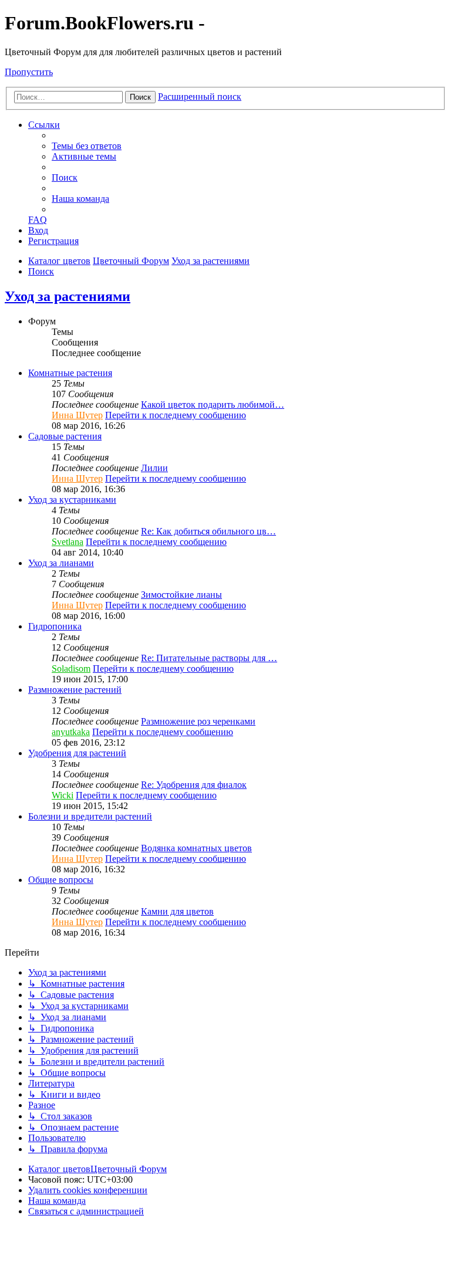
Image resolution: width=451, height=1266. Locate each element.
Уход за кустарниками (72, 500)
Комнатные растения (70, 373)
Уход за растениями (67, 296)
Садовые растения (65, 436)
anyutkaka (71, 732)
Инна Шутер (77, 415)
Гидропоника (55, 626)
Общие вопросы (60, 880)
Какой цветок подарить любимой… (212, 404)
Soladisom (71, 668)
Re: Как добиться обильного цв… (208, 531)
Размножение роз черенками (198, 721)
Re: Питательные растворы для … (209, 658)
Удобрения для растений (77, 753)
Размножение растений (75, 690)
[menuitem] (87, 146)
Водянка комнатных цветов (196, 848)
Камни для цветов (177, 911)
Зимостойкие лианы (181, 595)
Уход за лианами (61, 563)
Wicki (62, 795)
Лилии (154, 468)
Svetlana (67, 542)
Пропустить (29, 72)
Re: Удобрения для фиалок (194, 785)
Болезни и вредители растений (90, 816)
